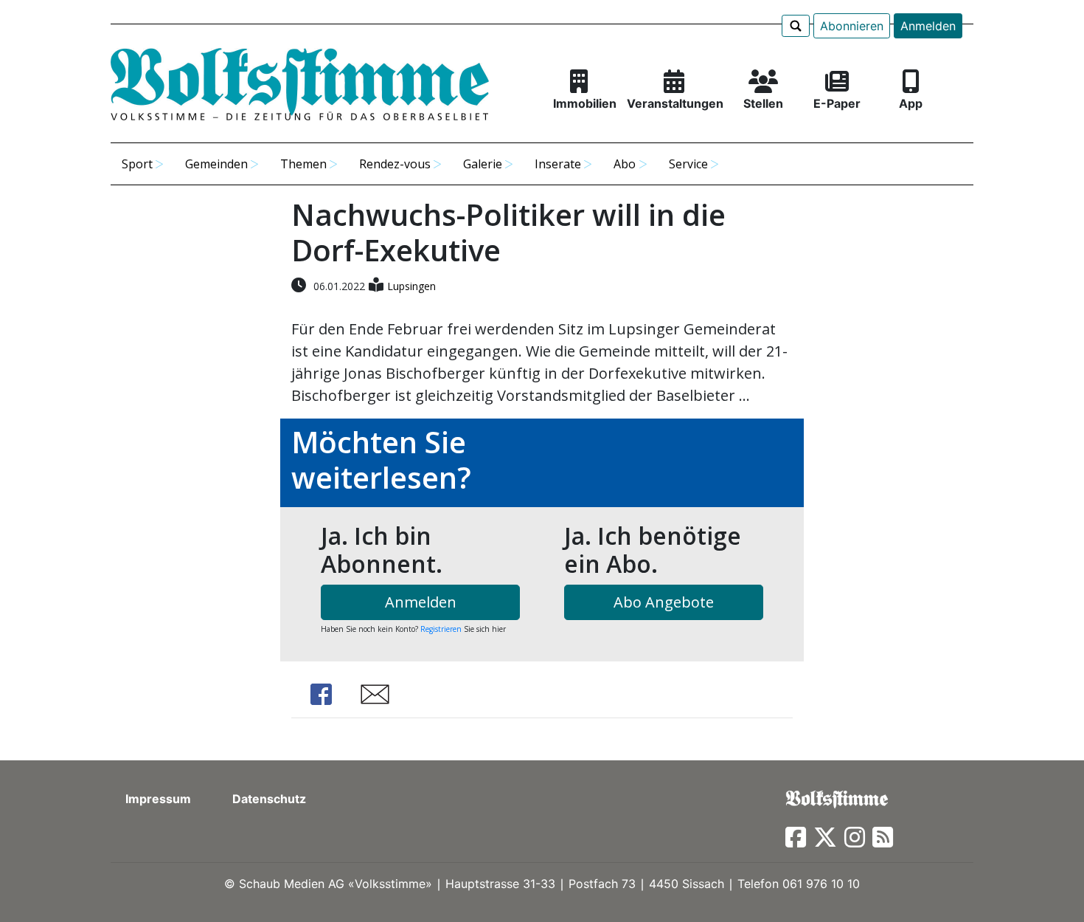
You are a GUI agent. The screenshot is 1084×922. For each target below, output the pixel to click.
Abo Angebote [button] (664, 602)
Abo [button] (625, 164)
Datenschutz (269, 798)
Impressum (158, 798)
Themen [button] (303, 164)
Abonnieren (851, 25)
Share (321, 694)
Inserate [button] (558, 164)
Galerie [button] (482, 164)
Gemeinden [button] (216, 164)
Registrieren (441, 629)
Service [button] (688, 164)
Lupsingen (411, 286)
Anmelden (928, 25)
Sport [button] (137, 164)
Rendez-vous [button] (395, 164)
